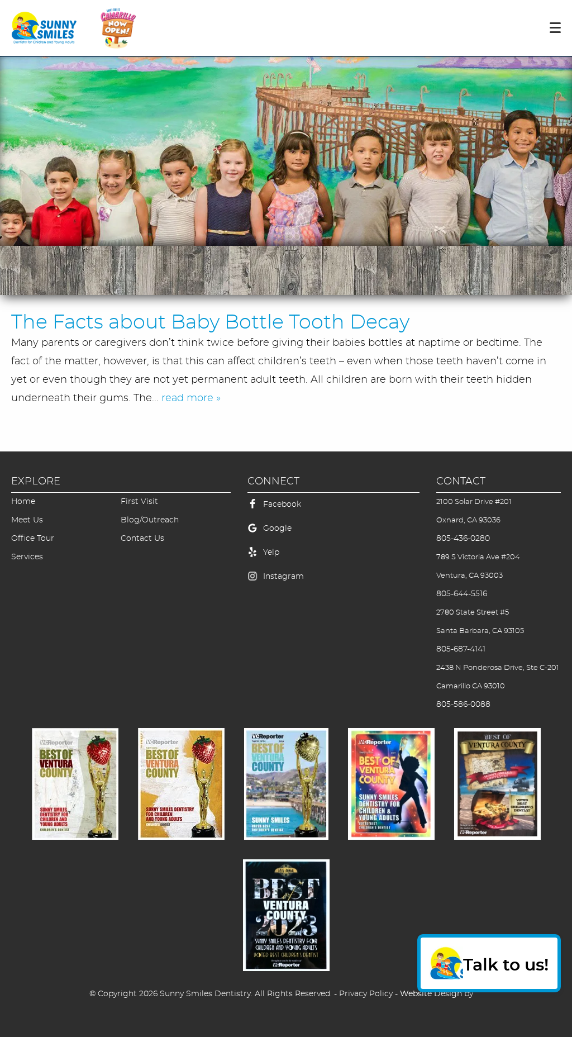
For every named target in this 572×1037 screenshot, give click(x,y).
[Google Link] (252, 534)
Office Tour (32, 539)
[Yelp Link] (252, 558)
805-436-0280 (463, 539)
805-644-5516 (461, 594)
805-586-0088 (463, 704)
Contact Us (142, 539)
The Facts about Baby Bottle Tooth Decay (210, 322)
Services (27, 557)
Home (23, 502)
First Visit (139, 502)
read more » (191, 398)
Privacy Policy (366, 994)
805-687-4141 (460, 649)
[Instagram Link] (252, 582)
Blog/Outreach (150, 520)
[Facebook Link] (252, 510)
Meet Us (27, 520)
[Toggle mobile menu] (555, 27)
